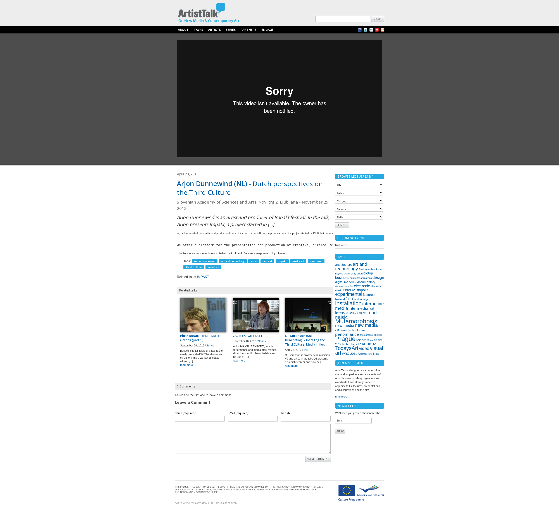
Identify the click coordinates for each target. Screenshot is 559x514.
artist (253, 261)
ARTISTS (214, 29)
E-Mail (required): (238, 413)
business (342, 277)
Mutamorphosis (356, 321)
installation (348, 303)
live (354, 313)
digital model (344, 282)
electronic (362, 286)
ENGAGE (267, 29)
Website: (286, 413)
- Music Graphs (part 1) (200, 337)
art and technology (233, 261)
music (341, 317)
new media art (356, 327)
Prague (345, 338)
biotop (368, 273)
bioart (360, 273)
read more (186, 365)
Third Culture (194, 267)
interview (343, 313)
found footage (360, 299)
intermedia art (361, 308)
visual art (213, 267)
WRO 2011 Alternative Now (360, 353)
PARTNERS (248, 29)
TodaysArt (346, 348)
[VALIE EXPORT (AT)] (256, 331)
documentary (366, 282)
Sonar (370, 340)
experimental (348, 294)
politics (378, 334)
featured (368, 294)
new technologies (353, 330)
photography (366, 335)
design (378, 277)
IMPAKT (203, 277)
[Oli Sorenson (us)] (308, 331)
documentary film (344, 286)
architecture (343, 264)
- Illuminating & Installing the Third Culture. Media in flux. (305, 339)
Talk (306, 349)
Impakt (282, 261)
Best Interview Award (371, 269)
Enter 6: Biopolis (355, 290)
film (348, 299)
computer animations (361, 278)
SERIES (231, 29)
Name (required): (185, 413)
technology (349, 344)
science (361, 340)
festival (267, 261)
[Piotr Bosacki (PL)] (203, 331)
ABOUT (183, 29)
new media (344, 325)
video (364, 348)
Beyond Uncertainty (345, 273)
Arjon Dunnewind (204, 261)
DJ (355, 282)
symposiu (316, 261)
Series (210, 345)
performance (347, 334)
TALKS (198, 29)
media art (298, 261)
